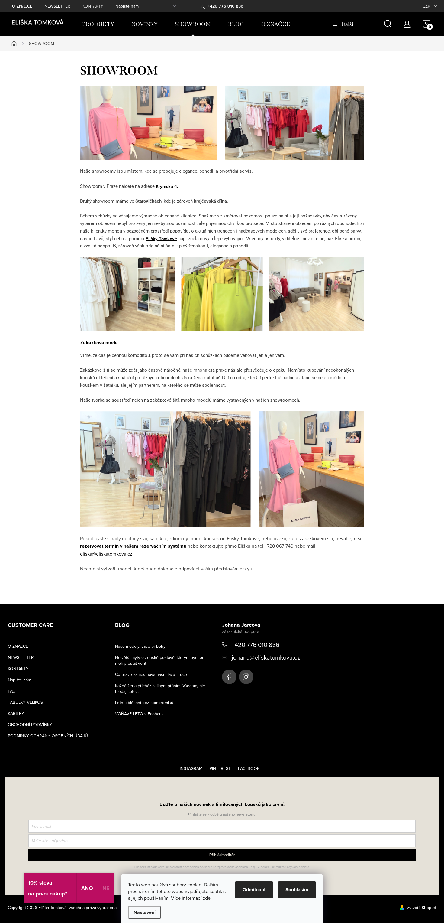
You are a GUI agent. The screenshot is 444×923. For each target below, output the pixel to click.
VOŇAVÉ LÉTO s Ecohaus (139, 714)
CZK (426, 6)
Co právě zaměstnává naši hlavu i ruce (151, 674)
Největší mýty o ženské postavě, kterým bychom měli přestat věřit (160, 660)
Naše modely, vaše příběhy (140, 646)
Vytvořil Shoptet (421, 908)
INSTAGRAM (191, 768)
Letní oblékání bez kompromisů (144, 703)
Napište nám (127, 6)
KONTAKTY (92, 6)
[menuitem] (98, 24)
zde (207, 898)
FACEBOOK (248, 768)
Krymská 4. (167, 186)
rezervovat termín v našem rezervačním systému (133, 546)
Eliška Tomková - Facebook (229, 677)
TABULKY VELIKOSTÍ (27, 702)
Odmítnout (254, 889)
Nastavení (145, 912)
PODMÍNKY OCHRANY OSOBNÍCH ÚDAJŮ (48, 736)
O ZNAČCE (22, 6)
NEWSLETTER (57, 6)
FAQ (12, 691)
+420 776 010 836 (255, 644)
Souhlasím (296, 889)
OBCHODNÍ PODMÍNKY (30, 725)
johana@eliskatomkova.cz (266, 657)
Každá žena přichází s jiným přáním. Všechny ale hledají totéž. (160, 688)
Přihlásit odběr (222, 855)
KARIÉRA (16, 713)
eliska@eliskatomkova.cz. (107, 553)
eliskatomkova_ (246, 677)
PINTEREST (220, 768)
